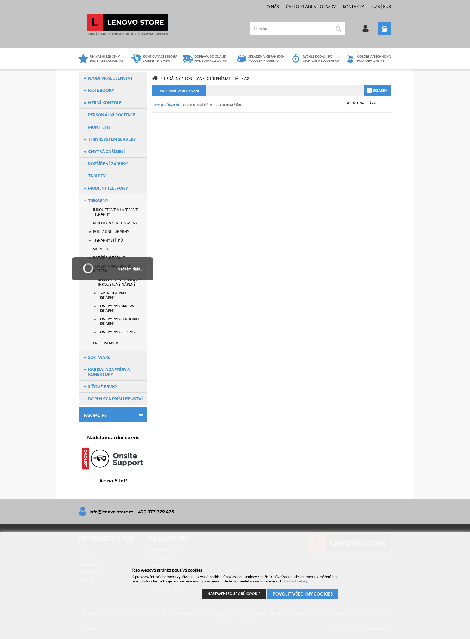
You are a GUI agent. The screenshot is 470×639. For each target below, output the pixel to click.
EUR (387, 6)
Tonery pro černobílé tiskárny (119, 321)
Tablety (97, 175)
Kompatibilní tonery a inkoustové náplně (119, 282)
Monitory (99, 126)
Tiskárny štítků (108, 240)
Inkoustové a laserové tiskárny (115, 212)
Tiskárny (98, 200)
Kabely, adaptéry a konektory (109, 372)
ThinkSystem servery (112, 139)
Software (99, 357)
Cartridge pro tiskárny (112, 295)
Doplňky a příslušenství (115, 398)
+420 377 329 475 (154, 512)
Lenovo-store (127, 24)
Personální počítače (111, 114)
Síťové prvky (103, 386)
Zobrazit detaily (296, 581)
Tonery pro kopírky (116, 332)
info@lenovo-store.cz (111, 512)
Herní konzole (105, 102)
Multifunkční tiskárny (115, 223)
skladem (374, 90)
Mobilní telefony (108, 188)
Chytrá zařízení (106, 151)
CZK (376, 6)
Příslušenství (106, 343)
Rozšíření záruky (108, 163)
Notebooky (101, 90)
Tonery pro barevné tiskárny (117, 308)
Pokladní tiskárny (111, 231)
